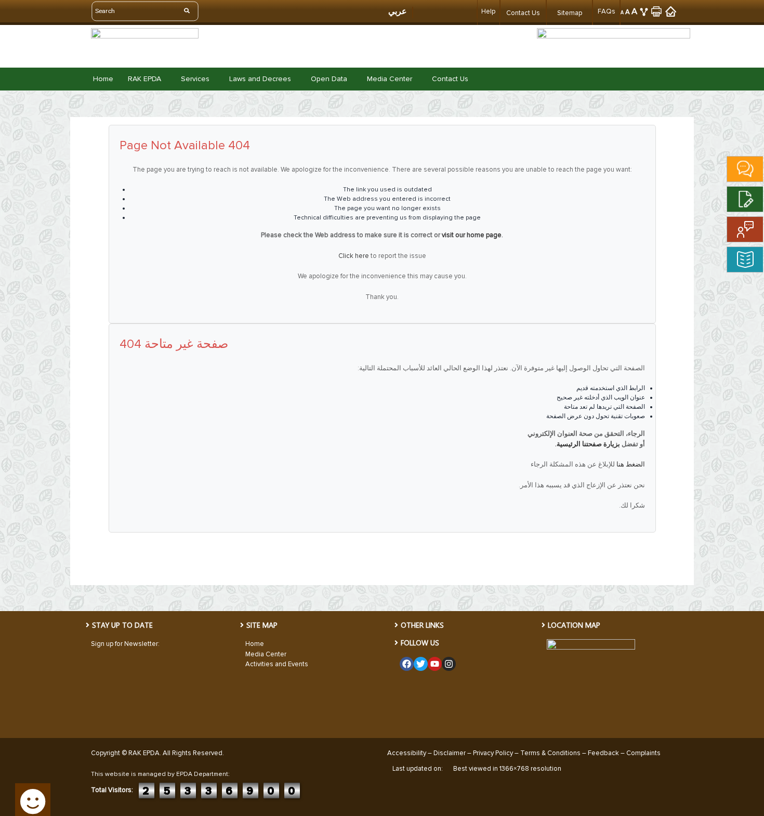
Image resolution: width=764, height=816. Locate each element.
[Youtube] (435, 664)
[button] (147, 79)
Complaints (643, 753)
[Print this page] (657, 10)
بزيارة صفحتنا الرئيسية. (587, 444)
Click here (353, 256)
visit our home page (472, 235)
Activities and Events (276, 664)
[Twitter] (421, 664)
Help (488, 11)
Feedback (603, 753)
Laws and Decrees (260, 79)
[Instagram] (449, 664)
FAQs (606, 11)
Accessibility (406, 753)
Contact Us (523, 13)
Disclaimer (449, 753)
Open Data (329, 79)
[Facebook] (407, 664)
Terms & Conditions (550, 753)
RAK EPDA (144, 79)
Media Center (389, 79)
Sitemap (569, 13)
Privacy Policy (493, 753)
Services (195, 79)
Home (103, 79)
